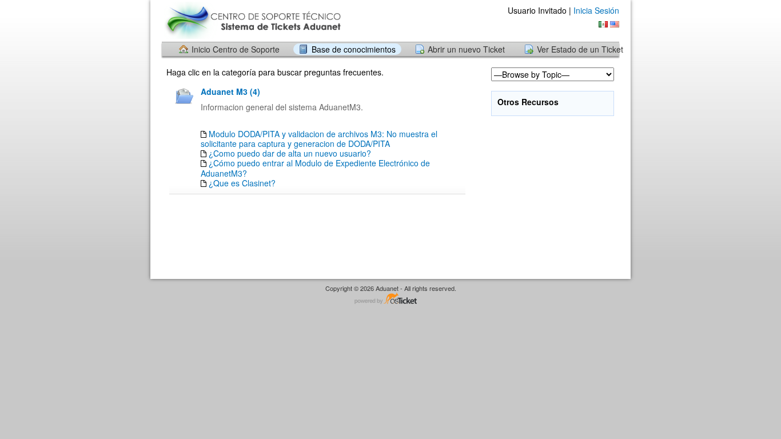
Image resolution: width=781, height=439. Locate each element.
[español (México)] (603, 24)
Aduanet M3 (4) (230, 91)
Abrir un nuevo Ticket (466, 49)
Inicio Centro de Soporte (236, 49)
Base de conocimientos (354, 49)
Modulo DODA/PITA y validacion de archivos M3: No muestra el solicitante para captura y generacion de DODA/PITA (319, 138)
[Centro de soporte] (252, 20)
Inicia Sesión (596, 10)
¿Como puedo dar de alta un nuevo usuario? (290, 153)
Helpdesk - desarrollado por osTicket (390, 299)
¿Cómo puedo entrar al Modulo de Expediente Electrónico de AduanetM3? (315, 167)
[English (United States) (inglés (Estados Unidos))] (614, 24)
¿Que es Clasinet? (242, 183)
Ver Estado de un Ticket (580, 49)
